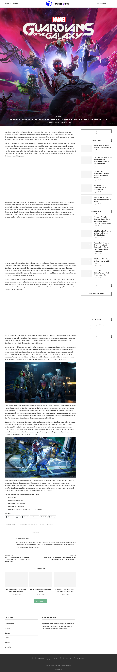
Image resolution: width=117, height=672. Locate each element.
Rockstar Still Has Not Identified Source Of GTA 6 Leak (102, 148)
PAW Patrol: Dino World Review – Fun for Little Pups (102, 261)
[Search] (111, 3)
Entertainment (9, 624)
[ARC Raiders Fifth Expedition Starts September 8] (86, 188)
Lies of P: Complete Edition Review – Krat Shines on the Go (101, 273)
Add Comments (40, 601)
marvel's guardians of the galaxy (27, 524)
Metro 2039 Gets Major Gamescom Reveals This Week (102, 199)
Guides (7, 638)
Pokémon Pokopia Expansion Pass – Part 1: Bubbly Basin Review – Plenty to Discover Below (102, 220)
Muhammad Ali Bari (53, 122)
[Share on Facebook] (45, 532)
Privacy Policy (101, 3)
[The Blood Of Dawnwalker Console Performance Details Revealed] (86, 174)
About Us (8, 3)
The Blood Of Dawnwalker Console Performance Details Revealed (101, 175)
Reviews (7, 642)
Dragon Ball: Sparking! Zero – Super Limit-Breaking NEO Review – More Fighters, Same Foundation (102, 247)
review (42, 524)
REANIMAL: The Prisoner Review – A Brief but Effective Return (102, 233)
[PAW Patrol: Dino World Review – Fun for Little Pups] (86, 261)
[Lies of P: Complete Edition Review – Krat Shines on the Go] (86, 273)
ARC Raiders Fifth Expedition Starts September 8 (100, 187)
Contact (15, 3)
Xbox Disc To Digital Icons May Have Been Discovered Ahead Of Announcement (103, 160)
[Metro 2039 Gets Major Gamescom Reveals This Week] (86, 200)
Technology (8, 647)
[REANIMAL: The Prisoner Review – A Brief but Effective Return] (40, 579)
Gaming (7, 633)
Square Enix (50, 524)
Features (8, 628)
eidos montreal (10, 524)
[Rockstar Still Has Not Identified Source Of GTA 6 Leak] (86, 148)
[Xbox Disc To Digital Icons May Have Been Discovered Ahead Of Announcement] (86, 160)
